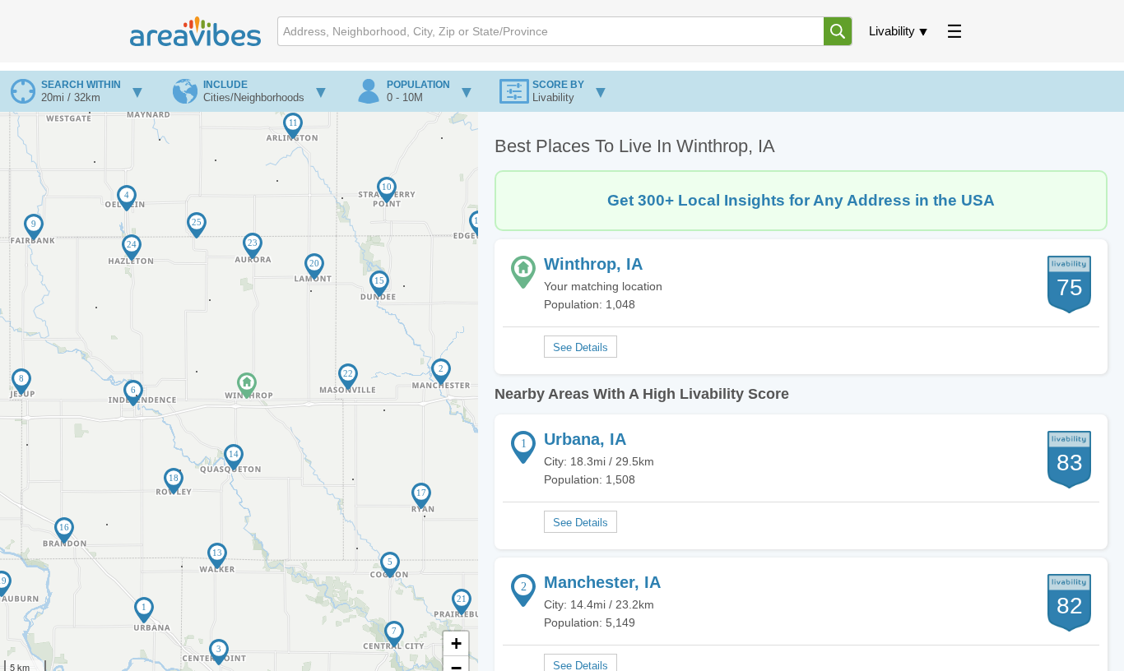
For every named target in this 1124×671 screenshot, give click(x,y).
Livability (892, 31)
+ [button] (456, 643)
